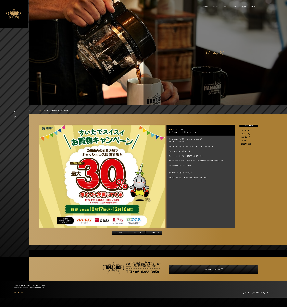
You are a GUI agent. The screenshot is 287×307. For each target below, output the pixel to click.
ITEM (234, 6)
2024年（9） (246, 137)
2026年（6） (246, 130)
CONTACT (254, 6)
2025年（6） (246, 134)
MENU (244, 6)
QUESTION (55, 111)
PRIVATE (64, 111)
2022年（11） (246, 144)
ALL (30, 111)
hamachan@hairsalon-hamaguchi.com (33, 287)
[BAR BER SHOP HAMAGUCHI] (14, 14)
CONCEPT (206, 6)
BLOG (225, 6)
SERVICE (216, 6)
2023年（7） (246, 140)
